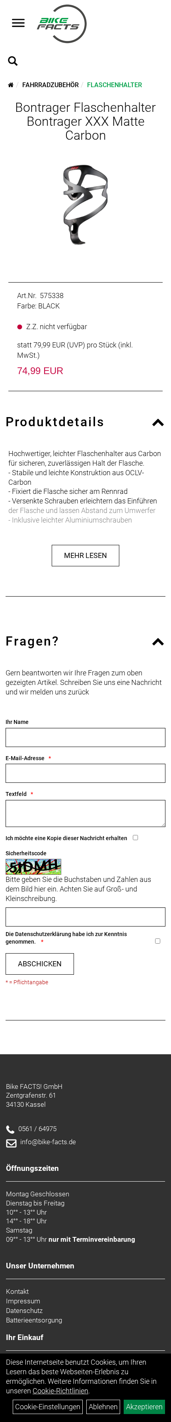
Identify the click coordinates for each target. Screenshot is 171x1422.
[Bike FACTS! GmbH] (62, 24)
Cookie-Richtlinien (60, 1391)
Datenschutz (24, 1311)
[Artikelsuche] (12, 62)
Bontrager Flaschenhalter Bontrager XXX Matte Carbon (85, 121)
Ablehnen (103, 1406)
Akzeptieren (144, 1406)
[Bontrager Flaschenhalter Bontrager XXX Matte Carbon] (85, 203)
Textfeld (16, 794)
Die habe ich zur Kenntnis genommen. (66, 938)
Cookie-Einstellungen (47, 1406)
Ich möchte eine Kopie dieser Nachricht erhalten (66, 838)
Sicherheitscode (26, 853)
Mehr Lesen (85, 555)
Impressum (23, 1301)
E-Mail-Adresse (25, 758)
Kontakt (17, 1291)
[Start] (11, 85)
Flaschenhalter (114, 85)
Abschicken (40, 964)
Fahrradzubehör (50, 85)
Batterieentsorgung (34, 1320)
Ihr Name (17, 722)
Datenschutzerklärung (43, 934)
